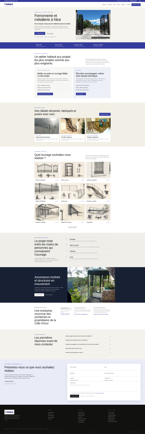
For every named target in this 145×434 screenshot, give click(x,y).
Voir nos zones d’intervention (81, 314)
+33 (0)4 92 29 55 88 (65, 314)
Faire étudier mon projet (40, 33)
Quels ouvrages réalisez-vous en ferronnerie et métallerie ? (88, 336)
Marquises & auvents (81, 415)
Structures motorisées (49, 294)
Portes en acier (50, 414)
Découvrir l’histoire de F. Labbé (101, 314)
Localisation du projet (109, 373)
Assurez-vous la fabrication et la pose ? (88, 352)
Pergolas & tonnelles (81, 414)
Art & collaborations (81, 422)
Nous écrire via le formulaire (112, 421)
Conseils (128, 4)
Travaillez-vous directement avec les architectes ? (88, 340)
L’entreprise (123, 4)
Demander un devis (136, 4)
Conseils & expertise (111, 412)
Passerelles (80, 417)
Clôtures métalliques (51, 417)
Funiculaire (110, 4)
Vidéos (118, 4)
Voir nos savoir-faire (50, 33)
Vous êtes (72, 378)
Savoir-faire (104, 4)
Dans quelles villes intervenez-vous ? (88, 348)
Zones (114, 4)
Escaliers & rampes (81, 412)
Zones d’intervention (111, 414)
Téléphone (72, 373)
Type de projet (107, 378)
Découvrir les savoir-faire (105, 114)
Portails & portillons (51, 412)
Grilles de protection (51, 415)
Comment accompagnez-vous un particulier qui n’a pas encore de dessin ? (88, 344)
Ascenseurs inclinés (39, 294)
